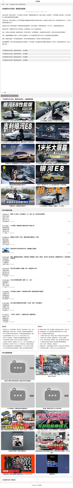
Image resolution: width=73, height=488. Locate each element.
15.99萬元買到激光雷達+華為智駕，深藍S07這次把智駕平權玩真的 (18, 348)
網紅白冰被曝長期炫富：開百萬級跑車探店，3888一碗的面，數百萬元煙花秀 (20, 346)
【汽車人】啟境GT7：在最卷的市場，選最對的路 (22, 314)
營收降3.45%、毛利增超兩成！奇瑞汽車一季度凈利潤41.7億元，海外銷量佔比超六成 (22, 329)
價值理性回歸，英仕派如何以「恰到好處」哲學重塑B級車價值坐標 (18, 331)
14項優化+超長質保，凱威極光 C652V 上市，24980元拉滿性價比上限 (18, 341)
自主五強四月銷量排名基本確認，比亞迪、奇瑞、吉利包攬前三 (26, 303)
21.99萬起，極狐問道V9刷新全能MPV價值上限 (22, 225)
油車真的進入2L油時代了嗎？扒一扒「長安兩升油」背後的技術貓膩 (18, 343)
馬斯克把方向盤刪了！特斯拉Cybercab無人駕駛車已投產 (53, 348)
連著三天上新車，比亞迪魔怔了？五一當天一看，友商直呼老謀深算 (27, 214)
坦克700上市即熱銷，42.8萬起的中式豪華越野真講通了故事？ (17, 337)
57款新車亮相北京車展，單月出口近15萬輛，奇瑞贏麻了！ (16, 339)
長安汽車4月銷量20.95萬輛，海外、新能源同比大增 (23, 268)
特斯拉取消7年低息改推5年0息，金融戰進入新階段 (23, 248)
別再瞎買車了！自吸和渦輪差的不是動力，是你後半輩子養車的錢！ (55, 346)
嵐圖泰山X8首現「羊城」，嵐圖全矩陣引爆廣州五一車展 (24, 237)
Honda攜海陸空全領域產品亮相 (47, 333)
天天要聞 (37, 1)
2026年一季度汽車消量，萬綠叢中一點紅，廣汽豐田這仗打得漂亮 (54, 339)
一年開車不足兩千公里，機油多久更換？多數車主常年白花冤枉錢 (54, 335)
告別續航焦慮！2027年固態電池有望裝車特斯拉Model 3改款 (53, 331)
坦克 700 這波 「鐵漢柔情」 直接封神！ (49, 343)
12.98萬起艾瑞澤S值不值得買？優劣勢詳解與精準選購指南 (53, 341)
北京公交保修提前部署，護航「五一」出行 (21, 280)
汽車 (7, 4)
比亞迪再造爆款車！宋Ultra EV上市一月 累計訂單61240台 (16, 335)
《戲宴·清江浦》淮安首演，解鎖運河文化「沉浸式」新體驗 (53, 337)
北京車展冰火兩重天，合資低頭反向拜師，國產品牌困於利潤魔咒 (26, 291)
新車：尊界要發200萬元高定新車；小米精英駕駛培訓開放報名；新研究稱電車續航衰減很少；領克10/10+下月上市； (29, 333)
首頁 (3, 4)
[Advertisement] (36, 79)
